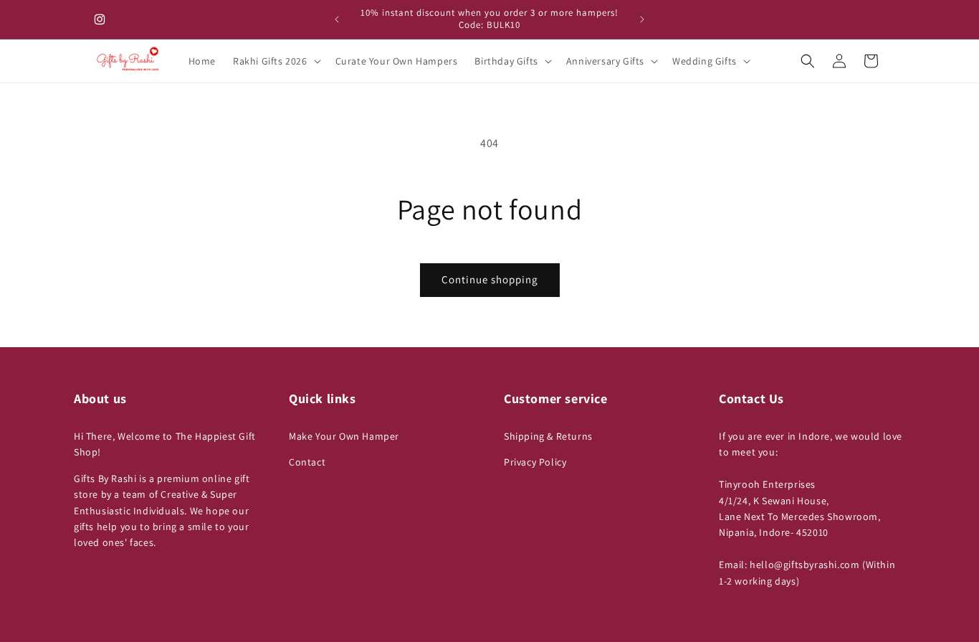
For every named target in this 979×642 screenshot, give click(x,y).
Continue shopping (489, 279)
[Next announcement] (642, 19)
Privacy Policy (535, 461)
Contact (307, 461)
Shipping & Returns (548, 436)
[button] (275, 61)
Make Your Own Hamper (344, 436)
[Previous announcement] (337, 19)
